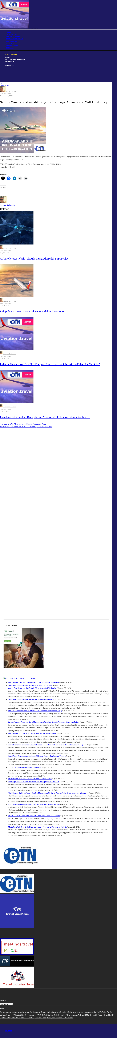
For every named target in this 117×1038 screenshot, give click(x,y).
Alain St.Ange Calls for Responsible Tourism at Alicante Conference (33, 682)
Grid (46, 1015)
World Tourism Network (15, 59)
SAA (33, 1018)
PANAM (112, 1015)
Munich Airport (97, 1015)
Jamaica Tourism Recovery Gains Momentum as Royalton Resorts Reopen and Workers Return (43, 722)
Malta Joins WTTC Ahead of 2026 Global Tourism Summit (30, 779)
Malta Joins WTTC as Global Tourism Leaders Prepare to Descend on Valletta (37, 827)
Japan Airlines (78, 1015)
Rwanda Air (26, 1018)
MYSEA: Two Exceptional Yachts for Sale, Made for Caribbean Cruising (35, 711)
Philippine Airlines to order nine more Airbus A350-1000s (32, 311)
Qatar (8, 1018)
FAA (13, 1015)
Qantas (3, 1018)
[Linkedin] (5, 75)
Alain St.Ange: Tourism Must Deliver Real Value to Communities (32, 733)
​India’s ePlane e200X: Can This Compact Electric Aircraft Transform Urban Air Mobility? (50, 364)
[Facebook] (5, 67)
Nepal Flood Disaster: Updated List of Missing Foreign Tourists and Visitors (37, 756)
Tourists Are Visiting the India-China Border (24, 767)
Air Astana (13, 1012)
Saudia (37, 1018)
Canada (89, 1012)
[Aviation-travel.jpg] (16, 349)
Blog (78, 1012)
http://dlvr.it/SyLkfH (7, 167)
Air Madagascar (53, 1012)
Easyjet (109, 1012)
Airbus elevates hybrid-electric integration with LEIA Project (34, 258)
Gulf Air (51, 1015)
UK (53, 1018)
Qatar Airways (16, 1018)
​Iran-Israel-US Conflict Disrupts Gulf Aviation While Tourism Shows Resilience (45, 417)
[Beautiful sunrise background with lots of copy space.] (16, 297)
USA (62, 1018)
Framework (31, 1015)
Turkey (49, 1018)
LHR (89, 1015)
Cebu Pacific (97, 1012)
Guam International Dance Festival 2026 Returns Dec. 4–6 (30, 685)
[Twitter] (5, 70)
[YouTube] (5, 72)
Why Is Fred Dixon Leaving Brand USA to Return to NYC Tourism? (33, 688)
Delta (104, 1012)
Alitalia (69, 1012)
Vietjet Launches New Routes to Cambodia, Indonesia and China (26, 427)
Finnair (24, 1015)
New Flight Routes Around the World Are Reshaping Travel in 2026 (33, 782)
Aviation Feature (5, 93)
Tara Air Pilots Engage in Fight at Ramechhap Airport (23, 424)
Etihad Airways (5, 1015)
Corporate (9, 61)
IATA (65, 1015)
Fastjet (18, 1015)
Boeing (83, 1012)
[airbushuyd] (16, 244)
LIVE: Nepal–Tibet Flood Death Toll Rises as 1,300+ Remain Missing (34, 804)
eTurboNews (30, 678)
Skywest (43, 1018)
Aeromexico (4, 1012)
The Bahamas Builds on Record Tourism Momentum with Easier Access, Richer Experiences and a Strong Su (48, 793)
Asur (74, 1012)
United (57, 1018)
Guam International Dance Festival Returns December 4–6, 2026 (32, 699)
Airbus (27, 1012)
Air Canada (34, 1012)
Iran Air (70, 1015)
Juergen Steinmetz (12, 91)
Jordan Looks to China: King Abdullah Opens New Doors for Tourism (34, 816)
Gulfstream (58, 1015)
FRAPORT (40, 1015)
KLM (86, 1015)
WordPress (68, 1018)
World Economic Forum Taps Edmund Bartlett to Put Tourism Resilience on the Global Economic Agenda (47, 745)
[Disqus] (56, 459)
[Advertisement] (75, 34)
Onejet (106, 1015)
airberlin (21, 1012)
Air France (42, 1012)
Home (7, 57)
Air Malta (62, 1012)
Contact (9, 48)
